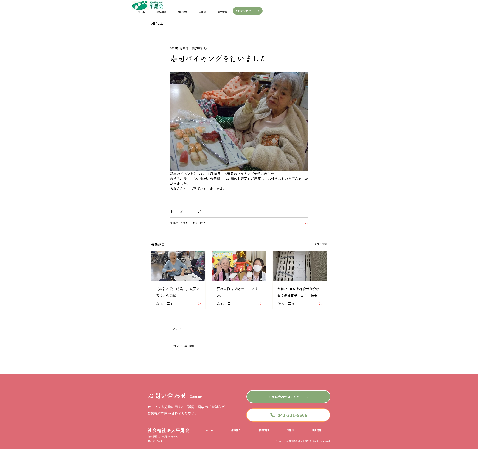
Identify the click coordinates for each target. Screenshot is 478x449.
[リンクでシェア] (199, 211)
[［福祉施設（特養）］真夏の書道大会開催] (178, 266)
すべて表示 (320, 244)
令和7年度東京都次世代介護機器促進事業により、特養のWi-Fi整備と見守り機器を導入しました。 (299, 293)
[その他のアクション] (306, 48)
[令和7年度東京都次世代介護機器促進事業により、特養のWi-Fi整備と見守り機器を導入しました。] (300, 266)
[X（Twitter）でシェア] (181, 211)
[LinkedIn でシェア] (190, 211)
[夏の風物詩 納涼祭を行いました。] (239, 266)
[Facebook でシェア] (171, 211)
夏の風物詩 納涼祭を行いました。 (239, 292)
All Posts (157, 23)
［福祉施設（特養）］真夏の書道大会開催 (178, 292)
